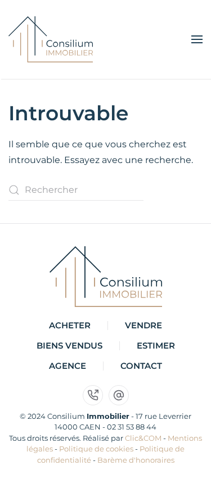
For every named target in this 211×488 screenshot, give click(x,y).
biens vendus (69, 345)
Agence (67, 365)
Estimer (156, 345)
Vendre (143, 325)
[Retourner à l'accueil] (50, 39)
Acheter (70, 325)
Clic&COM (143, 437)
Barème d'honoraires (135, 459)
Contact (141, 365)
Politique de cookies (96, 448)
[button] (197, 39)
